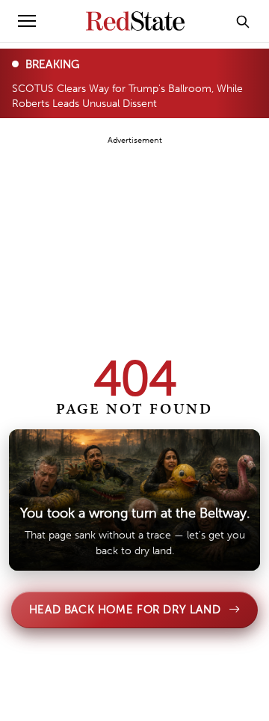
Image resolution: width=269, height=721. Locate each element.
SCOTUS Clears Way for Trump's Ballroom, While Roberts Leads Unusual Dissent (127, 95)
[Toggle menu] (27, 21)
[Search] (243, 21)
